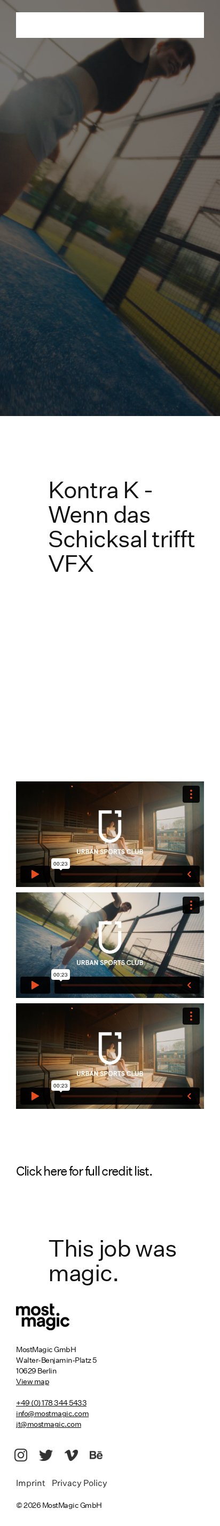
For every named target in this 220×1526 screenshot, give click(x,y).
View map (32, 1381)
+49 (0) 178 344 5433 (51, 1403)
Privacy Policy (79, 1484)
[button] (110, 1172)
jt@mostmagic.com (48, 1424)
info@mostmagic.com (52, 1413)
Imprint (34, 1484)
